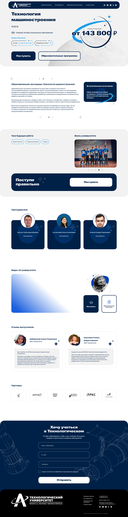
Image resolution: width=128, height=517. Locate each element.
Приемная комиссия (46, 5)
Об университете (59, 5)
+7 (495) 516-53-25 (103, 497)
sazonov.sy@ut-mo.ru (104, 500)
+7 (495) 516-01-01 (103, 496)
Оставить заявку (90, 5)
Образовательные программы (74, 5)
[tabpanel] (95, 153)
